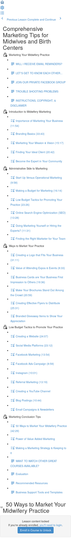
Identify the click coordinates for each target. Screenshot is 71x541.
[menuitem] (2, 9)
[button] (2, 3)
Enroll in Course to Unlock (35, 530)
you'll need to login (51, 525)
